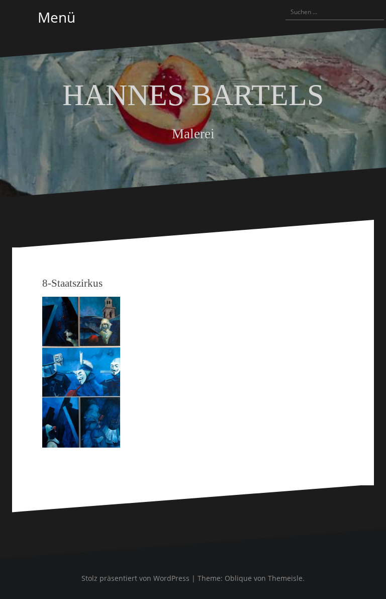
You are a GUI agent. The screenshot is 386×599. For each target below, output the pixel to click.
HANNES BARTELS (193, 95)
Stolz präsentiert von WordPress (135, 578)
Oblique (238, 578)
